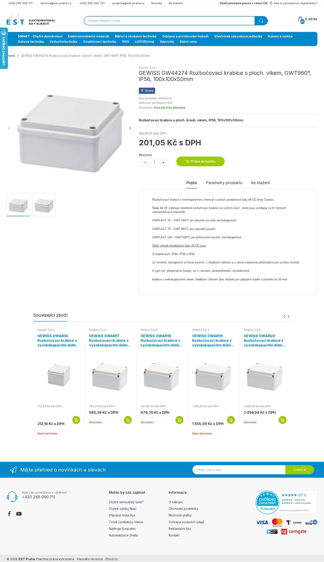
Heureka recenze (90, 559)
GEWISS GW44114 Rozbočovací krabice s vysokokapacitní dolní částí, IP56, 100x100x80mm (57, 340)
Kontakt (174, 535)
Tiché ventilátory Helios (126, 522)
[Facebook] (9, 514)
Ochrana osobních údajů (186, 522)
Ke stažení (176, 3)
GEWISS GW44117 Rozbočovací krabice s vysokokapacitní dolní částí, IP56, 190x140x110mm (108, 340)
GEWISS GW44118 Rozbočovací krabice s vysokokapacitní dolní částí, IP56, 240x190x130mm (160, 340)
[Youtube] (19, 514)
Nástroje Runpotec (122, 529)
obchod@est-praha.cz (55, 3)
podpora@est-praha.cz (128, 3)
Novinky (156, 3)
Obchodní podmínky (183, 508)
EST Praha (27, 559)
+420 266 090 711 (20, 3)
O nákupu (176, 502)
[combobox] (175, 21)
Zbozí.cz (111, 559)
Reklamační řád (180, 529)
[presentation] (284, 317)
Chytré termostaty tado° (126, 502)
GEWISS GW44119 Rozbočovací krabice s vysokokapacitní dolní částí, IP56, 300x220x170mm (212, 340)
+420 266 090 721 (91, 3)
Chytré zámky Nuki (122, 508)
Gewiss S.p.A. (147, 67)
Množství (145, 155)
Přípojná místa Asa (122, 515)
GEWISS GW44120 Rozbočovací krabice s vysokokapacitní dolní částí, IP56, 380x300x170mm (263, 340)
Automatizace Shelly (123, 535)
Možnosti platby (180, 515)
